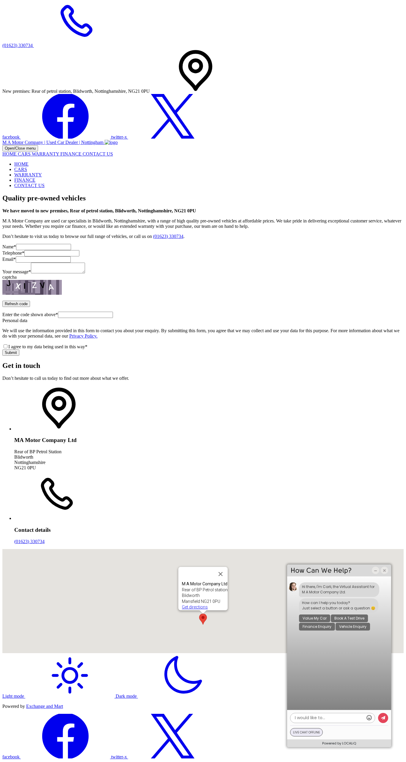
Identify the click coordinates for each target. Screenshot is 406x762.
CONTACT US (98, 153)
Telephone (13, 252)
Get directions (195, 607)
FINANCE (71, 153)
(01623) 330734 (168, 236)
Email (9, 259)
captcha (9, 277)
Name (9, 246)
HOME (10, 153)
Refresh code (16, 304)
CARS (25, 153)
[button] (203, 619)
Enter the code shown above (30, 314)
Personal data (14, 320)
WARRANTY (46, 153)
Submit (11, 352)
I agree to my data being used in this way (47, 346)
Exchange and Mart (44, 706)
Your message (16, 271)
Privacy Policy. (83, 335)
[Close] (220, 574)
